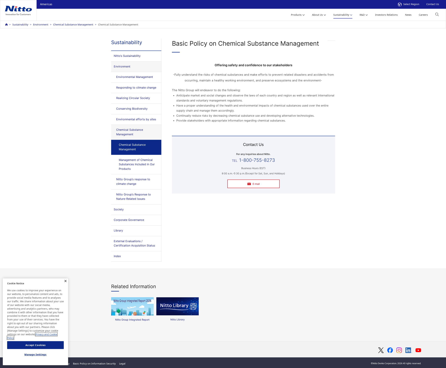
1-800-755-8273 (257, 160)
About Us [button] (317, 14)
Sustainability (20, 24)
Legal (122, 363)
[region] (35, 321)
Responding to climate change (136, 87)
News (408, 14)
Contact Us (432, 4)
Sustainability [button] (341, 14)
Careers (423, 14)
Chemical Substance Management (73, 24)
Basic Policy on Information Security (94, 363)
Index (117, 256)
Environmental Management (134, 77)
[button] (437, 14)
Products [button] (296, 14)
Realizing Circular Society (133, 98)
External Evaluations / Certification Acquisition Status (134, 243)
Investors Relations (386, 14)
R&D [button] (362, 14)
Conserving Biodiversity (132, 108)
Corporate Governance (129, 220)
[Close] (65, 281)
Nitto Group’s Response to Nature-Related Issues (133, 197)
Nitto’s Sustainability (127, 56)
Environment (40, 24)
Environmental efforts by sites (136, 119)
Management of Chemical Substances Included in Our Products (137, 164)
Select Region (411, 4)
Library (118, 230)
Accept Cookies (35, 345)
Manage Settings (35, 354)
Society (119, 209)
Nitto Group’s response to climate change (133, 181)
